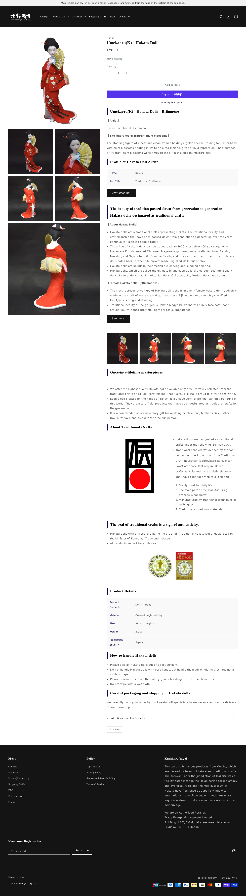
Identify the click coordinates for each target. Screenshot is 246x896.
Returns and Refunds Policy (101, 778)
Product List (14, 772)
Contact (12, 802)
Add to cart (172, 84)
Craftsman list (121, 192)
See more (118, 318)
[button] (221, 16)
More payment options (172, 102)
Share (116, 729)
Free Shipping (114, 58)
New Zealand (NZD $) (21, 883)
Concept (12, 766)
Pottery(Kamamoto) (18, 778)
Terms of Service (95, 784)
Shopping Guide (16, 784)
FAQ (10, 790)
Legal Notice (93, 766)
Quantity (111, 66)
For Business (15, 796)
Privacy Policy (94, 772)
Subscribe (82, 850)
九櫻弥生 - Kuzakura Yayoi (223, 878)
